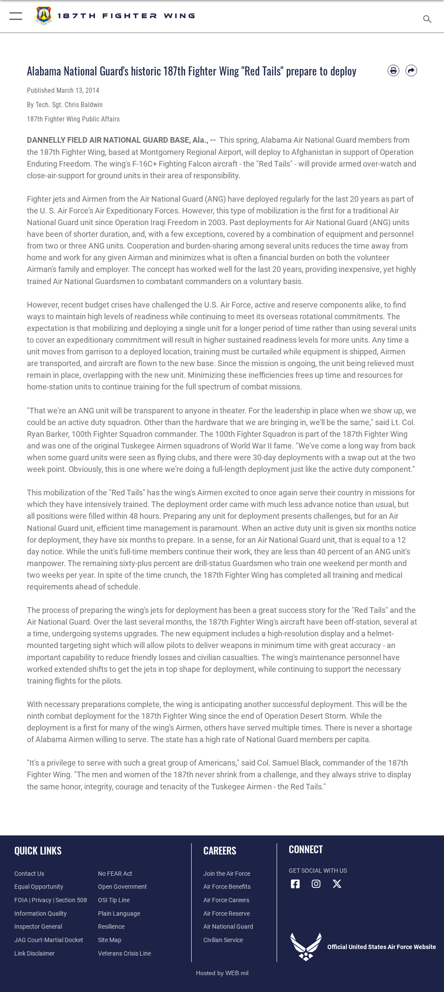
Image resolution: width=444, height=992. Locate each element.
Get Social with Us (318, 870)
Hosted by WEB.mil (222, 972)
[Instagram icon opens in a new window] (316, 884)
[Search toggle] (429, 16)
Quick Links (38, 850)
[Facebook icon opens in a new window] (295, 884)
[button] (14, 16)
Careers (219, 850)
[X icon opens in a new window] (336, 884)
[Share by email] (411, 70)
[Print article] (393, 70)
